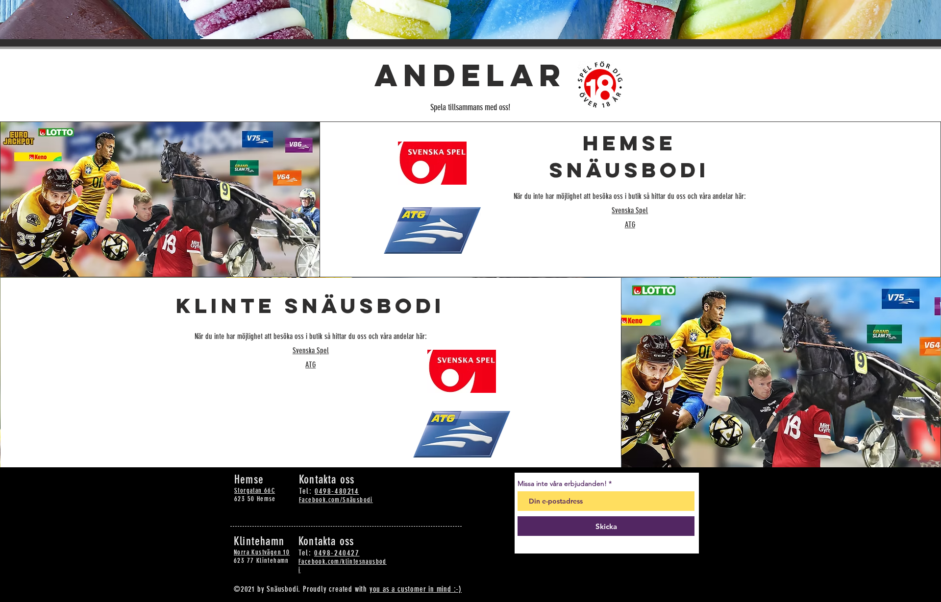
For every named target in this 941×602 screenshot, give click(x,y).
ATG (630, 224)
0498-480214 (337, 491)
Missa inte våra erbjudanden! (562, 483)
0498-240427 (337, 552)
